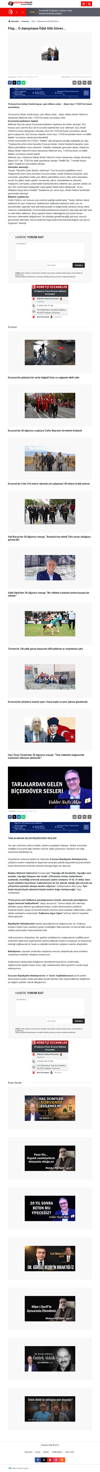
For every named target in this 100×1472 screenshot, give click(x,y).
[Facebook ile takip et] (38, 1459)
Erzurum (25, 21)
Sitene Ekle (69, 1452)
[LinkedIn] (19, 83)
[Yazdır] (74, 83)
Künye (37, 1452)
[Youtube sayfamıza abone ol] (50, 1459)
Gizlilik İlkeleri (57, 1452)
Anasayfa (15, 21)
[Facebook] (10, 83)
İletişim (46, 1452)
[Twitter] (14, 83)
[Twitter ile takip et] (44, 1459)
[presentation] (17, 12)
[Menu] (83, 4)
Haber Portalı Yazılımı (20, 1468)
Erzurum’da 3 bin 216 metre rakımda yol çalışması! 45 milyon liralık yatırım (55, 12)
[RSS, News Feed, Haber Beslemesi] (62, 1459)
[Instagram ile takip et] (56, 1459)
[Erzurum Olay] (20, 3)
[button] (79, 83)
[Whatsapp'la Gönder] (23, 83)
